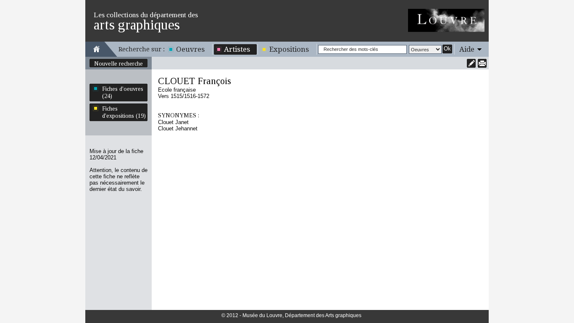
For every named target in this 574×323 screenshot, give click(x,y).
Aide (466, 49)
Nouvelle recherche (118, 63)
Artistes (237, 49)
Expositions (289, 49)
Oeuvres (190, 49)
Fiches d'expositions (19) (124, 112)
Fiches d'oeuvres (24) (122, 92)
